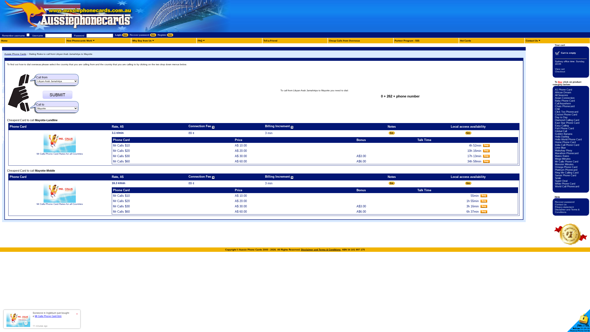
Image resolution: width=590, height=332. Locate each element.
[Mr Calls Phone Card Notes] (392, 133)
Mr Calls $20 (121, 151)
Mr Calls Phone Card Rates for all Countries (60, 154)
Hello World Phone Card (568, 139)
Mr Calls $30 (121, 156)
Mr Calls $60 (121, 161)
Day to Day (561, 117)
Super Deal (561, 180)
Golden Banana (563, 133)
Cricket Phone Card (566, 114)
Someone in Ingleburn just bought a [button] (51, 314)
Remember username (13, 35)
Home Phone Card (565, 142)
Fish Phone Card (564, 128)
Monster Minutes (564, 164)
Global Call (561, 131)
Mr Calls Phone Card (566, 161)
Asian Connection (565, 98)
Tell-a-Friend (270, 40)
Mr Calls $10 (121, 145)
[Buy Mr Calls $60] (486, 162)
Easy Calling (562, 125)
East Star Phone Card (567, 122)
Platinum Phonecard (566, 169)
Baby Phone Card (565, 100)
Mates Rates (562, 156)
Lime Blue (560, 147)
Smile (558, 178)
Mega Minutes (563, 158)
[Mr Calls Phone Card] (60, 151)
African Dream (563, 92)
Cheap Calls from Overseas (344, 40)
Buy (560, 82)
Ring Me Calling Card (566, 172)
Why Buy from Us (142, 40)
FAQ (200, 40)
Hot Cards (465, 40)
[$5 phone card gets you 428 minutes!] (80, 31)
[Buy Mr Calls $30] (486, 156)
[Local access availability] (468, 133)
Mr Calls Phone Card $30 (48, 316)
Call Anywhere (563, 103)
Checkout (560, 71)
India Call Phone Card (567, 145)
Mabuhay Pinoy (563, 150)
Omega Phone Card (566, 167)
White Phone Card (565, 183)
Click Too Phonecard (566, 111)
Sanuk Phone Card (565, 175)
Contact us (560, 204)
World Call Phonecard (567, 186)
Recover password (565, 202)
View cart (560, 69)
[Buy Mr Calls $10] (486, 146)
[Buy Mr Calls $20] (486, 151)
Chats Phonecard (565, 106)
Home (4, 40)
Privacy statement (564, 207)
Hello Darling (562, 136)
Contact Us (532, 40)
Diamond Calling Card (567, 120)
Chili (557, 109)
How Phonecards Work (79, 40)
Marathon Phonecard (566, 153)
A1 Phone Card (563, 89)
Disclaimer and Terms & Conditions (321, 249)
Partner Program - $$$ (407, 40)
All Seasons (561, 95)
